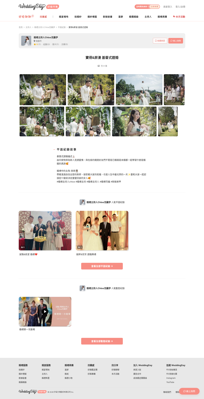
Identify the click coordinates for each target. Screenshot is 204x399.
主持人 (28, 27)
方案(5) (64, 44)
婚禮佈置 (46, 378)
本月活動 (180, 16)
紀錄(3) (46, 44)
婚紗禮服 (23, 374)
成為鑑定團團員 (140, 378)
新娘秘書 (23, 378)
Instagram (171, 378)
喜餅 (67, 369)
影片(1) (55, 44)
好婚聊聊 (115, 369)
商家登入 (167, 7)
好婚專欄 (91, 374)
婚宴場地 (46, 369)
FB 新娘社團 (171, 374)
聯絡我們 (167, 392)
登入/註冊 (180, 7)
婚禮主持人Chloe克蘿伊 (44, 27)
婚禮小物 (68, 378)
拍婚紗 (22, 369)
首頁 (21, 27)
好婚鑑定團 (92, 369)
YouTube (170, 382)
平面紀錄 (62, 27)
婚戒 (67, 374)
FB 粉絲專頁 (171, 369)
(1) (39, 44)
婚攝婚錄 (23, 382)
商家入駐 (137, 369)
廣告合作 (137, 374)
